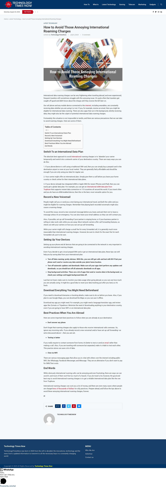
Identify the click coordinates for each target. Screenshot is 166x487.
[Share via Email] (79, 406)
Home (6, 19)
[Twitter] (156, 12)
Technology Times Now (43, 466)
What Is (96, 4)
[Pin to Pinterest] (74, 406)
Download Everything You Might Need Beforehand (63, 141)
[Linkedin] (161, 12)
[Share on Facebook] (64, 406)
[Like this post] (58, 406)
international (76, 157)
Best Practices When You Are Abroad (58, 143)
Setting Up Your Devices (53, 138)
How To (87, 4)
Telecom (132, 4)
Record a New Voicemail (53, 136)
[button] (83, 480)
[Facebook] (153, 12)
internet (88, 105)
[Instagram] (158, 12)
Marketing (142, 4)
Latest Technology (109, 4)
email (107, 343)
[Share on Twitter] (69, 406)
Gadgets (153, 4)
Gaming (122, 4)
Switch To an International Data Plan (58, 133)
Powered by (8, 486)
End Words (48, 146)
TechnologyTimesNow (58, 35)
